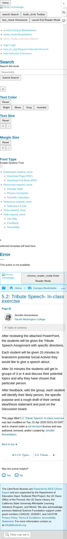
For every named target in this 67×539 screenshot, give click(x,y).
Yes (9, 475)
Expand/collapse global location (63, 287)
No (21, 475)
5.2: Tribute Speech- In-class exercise (42, 418)
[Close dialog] (2, 259)
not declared (35, 426)
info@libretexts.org (15, 525)
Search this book (9, 66)
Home (18, 288)
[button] (12, 223)
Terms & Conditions (30, 517)
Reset (5, 102)
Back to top (8, 444)
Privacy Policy (9, 517)
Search (7, 535)
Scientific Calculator (18, 197)
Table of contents (17, 327)
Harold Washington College (29, 319)
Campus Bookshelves (46, 288)
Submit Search (10, 77)
